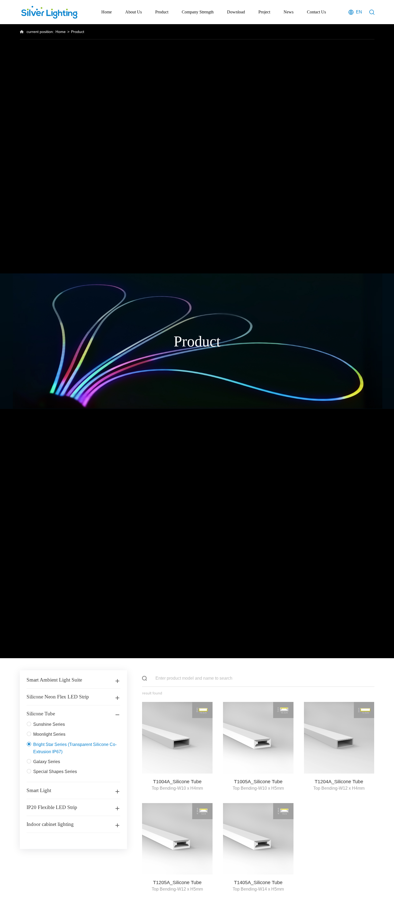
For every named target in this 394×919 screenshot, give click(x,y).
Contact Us (316, 12)
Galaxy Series (46, 761)
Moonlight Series (49, 734)
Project (264, 12)
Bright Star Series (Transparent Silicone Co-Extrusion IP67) (75, 748)
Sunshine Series (49, 724)
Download (236, 12)
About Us (133, 12)
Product (161, 12)
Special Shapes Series (55, 771)
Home (106, 12)
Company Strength (198, 12)
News (288, 12)
